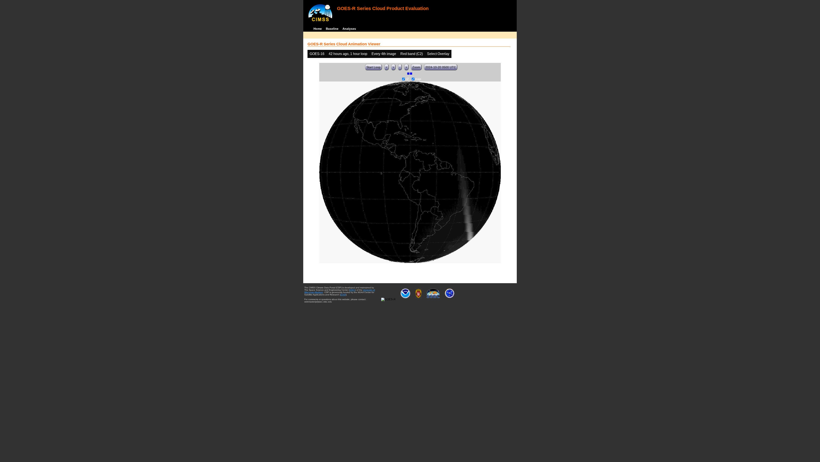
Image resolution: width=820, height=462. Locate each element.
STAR (343, 294)
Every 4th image (384, 54)
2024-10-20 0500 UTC (440, 67)
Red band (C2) (411, 54)
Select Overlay (438, 54)
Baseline (332, 28)
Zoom (416, 67)
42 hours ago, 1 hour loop (348, 54)
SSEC (352, 290)
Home (317, 28)
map (418, 79)
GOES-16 (317, 54)
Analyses (349, 28)
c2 (407, 79)
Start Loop (373, 67)
